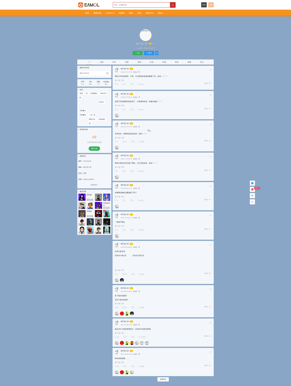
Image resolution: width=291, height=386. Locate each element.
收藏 (189, 62)
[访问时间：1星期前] (82, 197)
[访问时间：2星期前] (90, 197)
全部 (89, 62)
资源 (139, 62)
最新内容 (97, 13)
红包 (152, 62)
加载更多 (163, 379)
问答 (139, 13)
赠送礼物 (94, 148)
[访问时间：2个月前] (106, 205)
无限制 (121, 13)
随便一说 (207, 83)
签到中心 (150, 13)
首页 (87, 13)
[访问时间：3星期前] (98, 197)
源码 (131, 13)
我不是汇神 (125, 69)
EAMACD (110, 13)
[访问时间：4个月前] (90, 222)
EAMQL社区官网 (93, 5)
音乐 (114, 62)
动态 (102, 62)
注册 (211, 5)
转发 (164, 62)
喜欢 (177, 62)
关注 (138, 53)
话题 (127, 62)
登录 (204, 5)
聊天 (150, 53)
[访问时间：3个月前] (90, 213)
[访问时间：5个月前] (98, 230)
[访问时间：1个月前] (82, 205)
